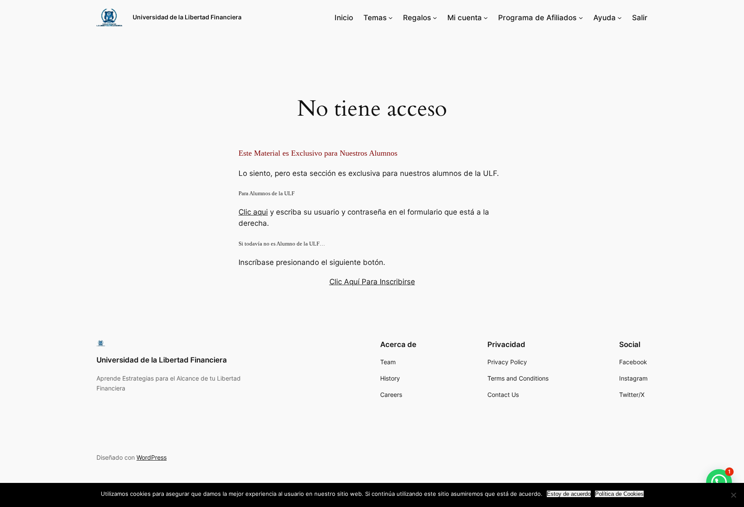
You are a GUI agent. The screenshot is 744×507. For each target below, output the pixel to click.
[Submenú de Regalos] (435, 17)
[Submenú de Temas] (390, 17)
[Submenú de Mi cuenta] (486, 17)
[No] (733, 495)
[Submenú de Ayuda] (619, 17)
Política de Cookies (619, 494)
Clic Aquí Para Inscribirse (372, 281)
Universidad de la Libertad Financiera (187, 17)
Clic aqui (253, 212)
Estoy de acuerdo (569, 494)
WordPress (151, 457)
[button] (719, 482)
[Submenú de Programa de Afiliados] (581, 17)
